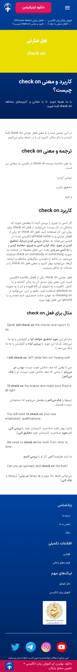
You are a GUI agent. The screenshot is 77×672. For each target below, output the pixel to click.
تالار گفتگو (64, 584)
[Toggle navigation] (70, 7)
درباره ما (66, 516)
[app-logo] (7, 8)
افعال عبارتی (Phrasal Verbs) (29, 20)
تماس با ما (64, 524)
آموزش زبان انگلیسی (60, 592)
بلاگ (67, 533)
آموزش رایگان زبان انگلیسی (60, 20)
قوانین (66, 554)
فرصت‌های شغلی (61, 563)
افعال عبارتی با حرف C (57, 24)
